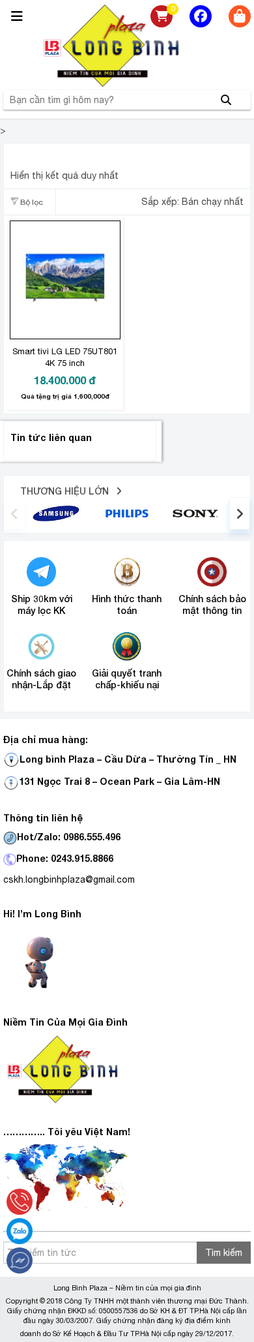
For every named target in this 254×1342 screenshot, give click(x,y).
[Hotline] (20, 1202)
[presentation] (14, 513)
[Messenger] (20, 1260)
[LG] (127, 513)
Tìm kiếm (223, 1252)
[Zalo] (20, 1231)
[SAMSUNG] (56, 513)
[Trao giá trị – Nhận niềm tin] (127, 46)
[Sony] (197, 513)
